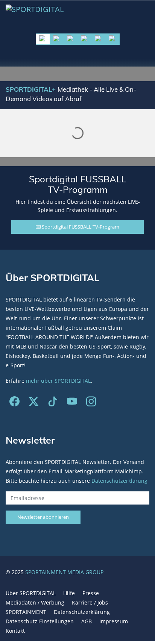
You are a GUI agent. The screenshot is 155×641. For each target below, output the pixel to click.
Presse (90, 593)
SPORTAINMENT (26, 611)
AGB (86, 621)
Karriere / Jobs (90, 602)
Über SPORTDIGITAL (31, 593)
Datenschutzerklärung (119, 480)
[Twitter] (34, 403)
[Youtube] (72, 403)
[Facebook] (14, 403)
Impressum (113, 621)
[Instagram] (91, 403)
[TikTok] (53, 403)
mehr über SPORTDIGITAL (58, 380)
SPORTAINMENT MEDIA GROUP (64, 572)
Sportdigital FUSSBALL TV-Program (80, 226)
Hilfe (69, 593)
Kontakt (15, 630)
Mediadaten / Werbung (35, 602)
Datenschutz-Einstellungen (40, 621)
